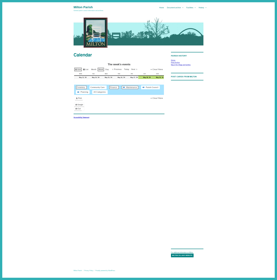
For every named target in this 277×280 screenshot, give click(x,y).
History (201, 8)
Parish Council (152, 87)
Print (79, 98)
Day (107, 69)
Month (93, 69)
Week (100, 69)
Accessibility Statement (81, 117)
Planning (84, 92)
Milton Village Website (182, 255)
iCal (78, 109)
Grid (78, 70)
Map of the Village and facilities (181, 65)
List (85, 70)
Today (126, 69)
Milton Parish (83, 7)
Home (161, 8)
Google (79, 105)
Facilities (189, 8)
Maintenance (131, 87)
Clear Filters (157, 69)
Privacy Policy (88, 270)
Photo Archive (175, 62)
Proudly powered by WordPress (105, 270)
